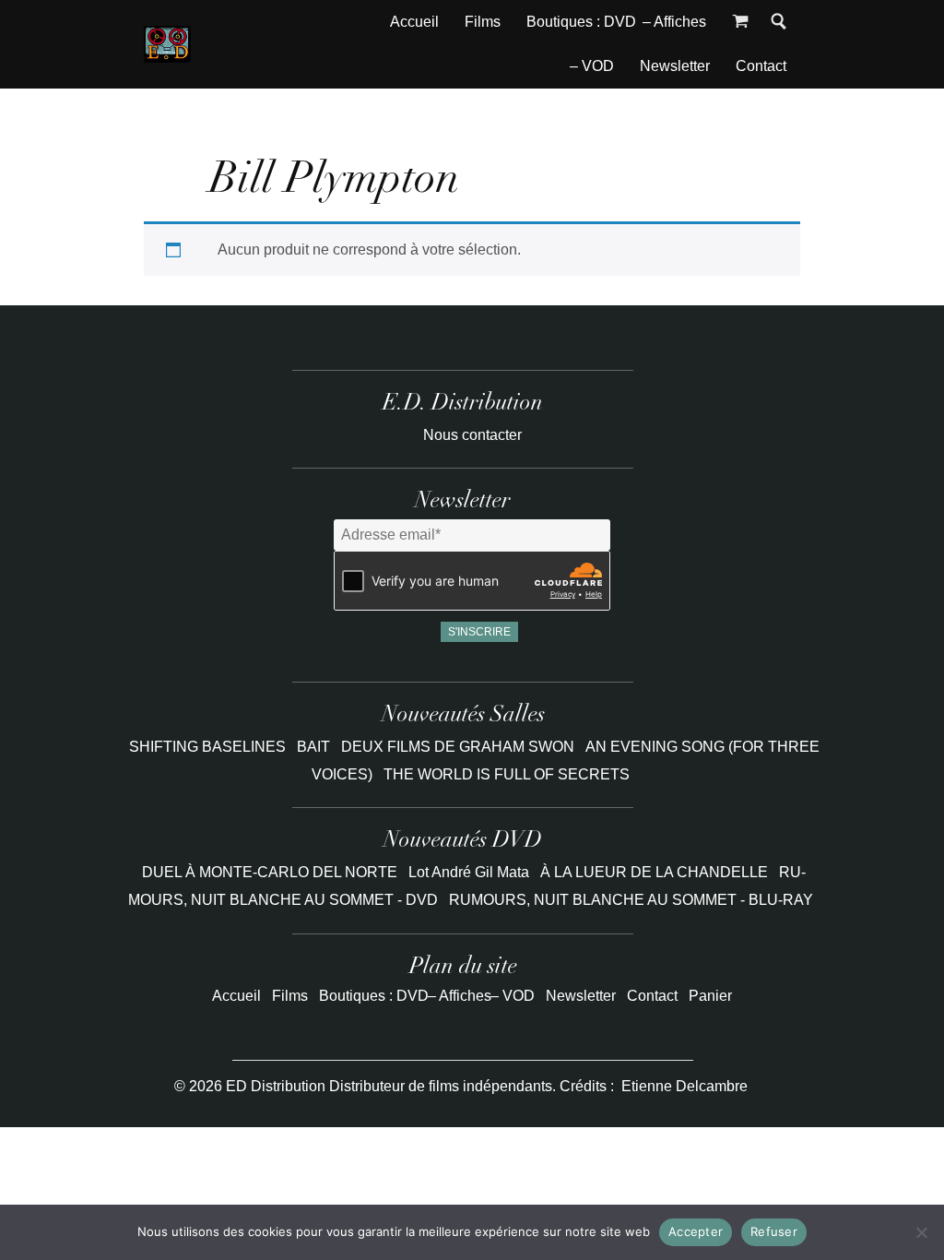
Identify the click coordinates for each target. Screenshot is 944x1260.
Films (483, 22)
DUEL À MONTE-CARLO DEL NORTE (269, 872)
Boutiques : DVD (581, 22)
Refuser (773, 1231)
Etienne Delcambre (684, 1086)
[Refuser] (921, 1232)
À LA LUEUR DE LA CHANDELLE (654, 872)
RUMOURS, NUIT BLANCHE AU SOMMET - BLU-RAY (631, 900)
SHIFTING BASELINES (209, 747)
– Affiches (674, 22)
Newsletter (675, 66)
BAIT (315, 747)
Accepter (695, 1231)
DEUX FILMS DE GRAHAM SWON (459, 747)
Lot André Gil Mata (468, 872)
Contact (761, 66)
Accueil (414, 22)
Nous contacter (472, 435)
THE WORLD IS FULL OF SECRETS (507, 774)
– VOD (592, 66)
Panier (710, 996)
